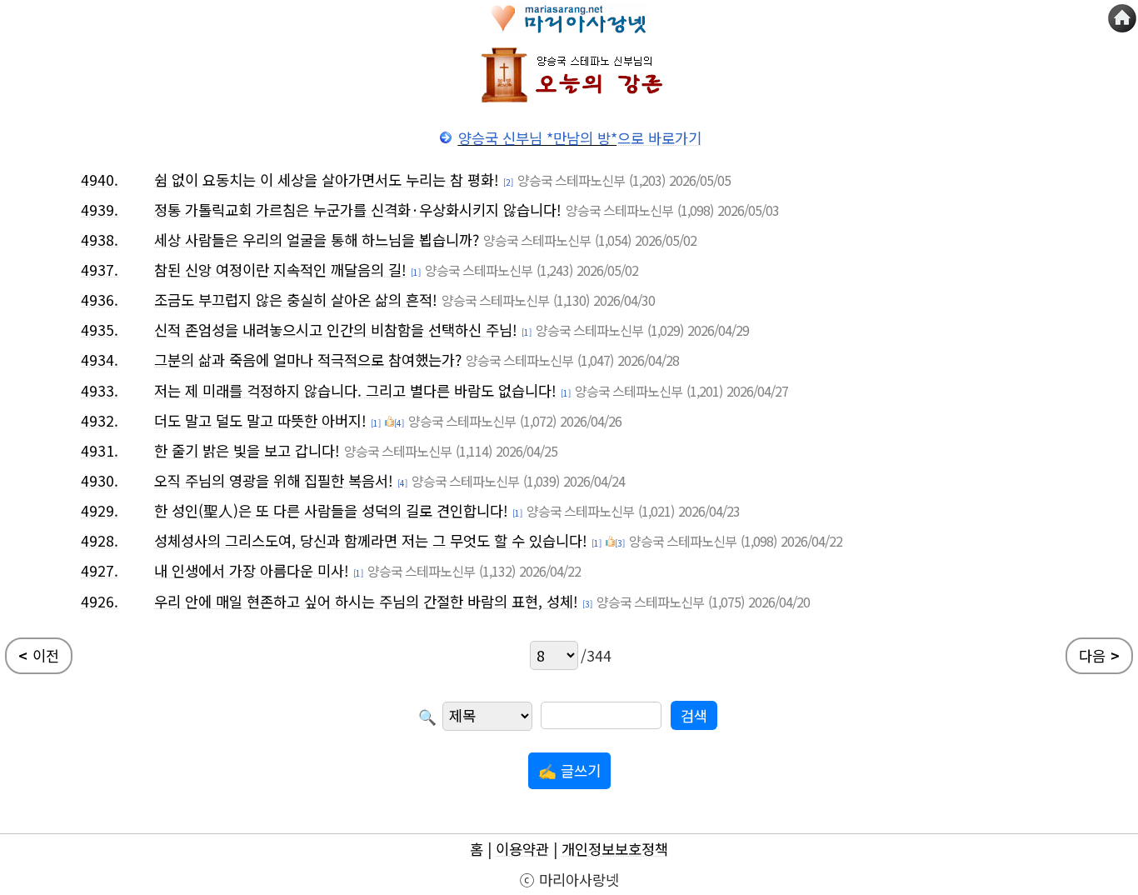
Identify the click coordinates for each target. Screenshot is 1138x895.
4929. (99, 510)
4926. (99, 601)
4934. (99, 359)
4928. (99, 540)
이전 (38, 655)
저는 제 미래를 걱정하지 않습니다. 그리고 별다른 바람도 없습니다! (355, 390)
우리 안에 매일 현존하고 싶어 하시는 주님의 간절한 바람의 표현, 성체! (366, 601)
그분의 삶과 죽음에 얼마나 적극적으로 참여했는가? (308, 359)
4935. (99, 329)
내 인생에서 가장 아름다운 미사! (251, 570)
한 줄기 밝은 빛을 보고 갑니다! (247, 450)
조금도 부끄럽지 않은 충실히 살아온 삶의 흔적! (295, 299)
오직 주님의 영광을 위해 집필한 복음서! (273, 480)
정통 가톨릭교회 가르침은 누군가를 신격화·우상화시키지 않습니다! (358, 209)
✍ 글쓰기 (569, 770)
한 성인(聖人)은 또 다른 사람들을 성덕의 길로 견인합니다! (331, 510)
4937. (99, 269)
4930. (99, 480)
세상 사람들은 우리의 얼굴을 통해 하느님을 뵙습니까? (316, 239)
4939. (99, 209)
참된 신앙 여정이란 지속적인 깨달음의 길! (280, 269)
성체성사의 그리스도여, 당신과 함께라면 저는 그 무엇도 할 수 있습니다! (370, 540)
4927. (99, 570)
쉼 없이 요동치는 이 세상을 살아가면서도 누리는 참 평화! (326, 179)
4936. (99, 299)
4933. (99, 390)
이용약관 (522, 848)
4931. (99, 450)
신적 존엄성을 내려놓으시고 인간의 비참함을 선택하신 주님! (335, 329)
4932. (99, 420)
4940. (99, 179)
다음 (1099, 655)
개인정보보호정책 (615, 848)
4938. (99, 239)
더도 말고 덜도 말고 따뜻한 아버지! (260, 420)
